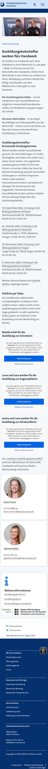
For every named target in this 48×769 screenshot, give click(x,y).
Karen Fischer (10, 502)
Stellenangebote (12, 665)
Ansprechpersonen (13, 657)
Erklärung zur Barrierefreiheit (17, 715)
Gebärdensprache (13, 711)
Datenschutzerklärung (34, 765)
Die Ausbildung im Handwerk (17, 603)
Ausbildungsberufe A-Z (15, 594)
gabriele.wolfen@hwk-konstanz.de (20, 558)
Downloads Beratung (14, 688)
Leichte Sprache (12, 707)
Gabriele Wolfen (11, 548)
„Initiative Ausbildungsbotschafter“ (24, 458)
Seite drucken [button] (15, 630)
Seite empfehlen (15, 626)
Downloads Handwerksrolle (17, 692)
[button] (35, 4)
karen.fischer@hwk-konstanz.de (19, 511)
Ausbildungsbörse (12, 599)
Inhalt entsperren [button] (24, 358)
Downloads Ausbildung (15, 684)
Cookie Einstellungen (37, 767)
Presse (8, 670)
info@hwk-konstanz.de (15, 742)
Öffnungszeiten (12, 661)
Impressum (17, 765)
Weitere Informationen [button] (24, 364)
